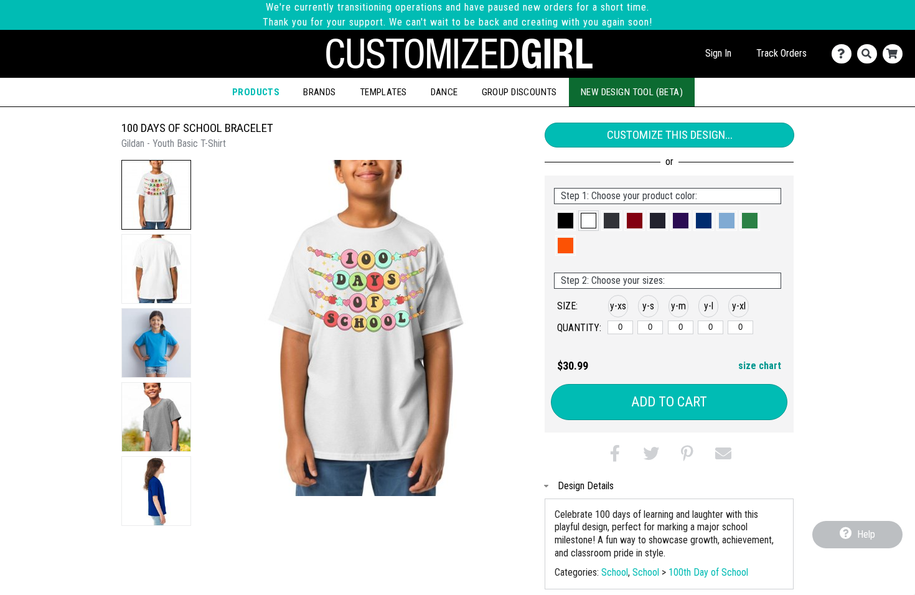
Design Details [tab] (586, 486)
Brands (319, 92)
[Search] (870, 53)
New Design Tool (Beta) (632, 92)
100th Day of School (708, 572)
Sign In (718, 53)
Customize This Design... (670, 135)
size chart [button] (759, 366)
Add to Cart (669, 402)
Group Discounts (519, 92)
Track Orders (781, 53)
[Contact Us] (844, 53)
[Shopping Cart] (895, 53)
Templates (383, 92)
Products (255, 92)
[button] (156, 195)
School (614, 572)
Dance (444, 92)
